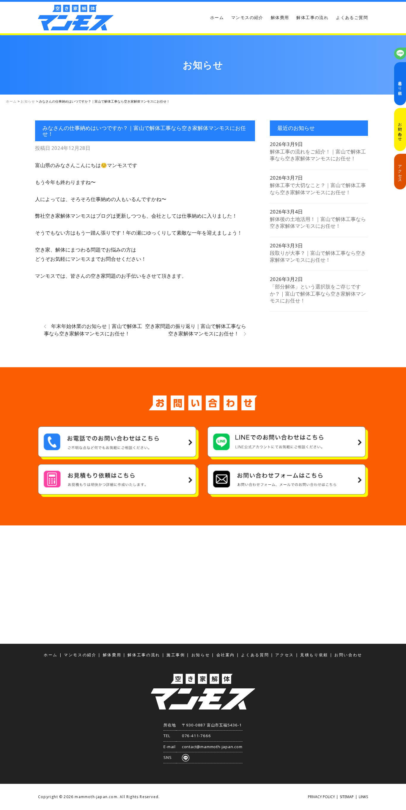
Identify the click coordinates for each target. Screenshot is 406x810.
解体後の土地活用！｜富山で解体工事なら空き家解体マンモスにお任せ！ (318, 222)
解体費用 (280, 17)
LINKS (363, 796)
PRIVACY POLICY (321, 796)
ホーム (217, 17)
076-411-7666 (196, 735)
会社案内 (225, 655)
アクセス (400, 171)
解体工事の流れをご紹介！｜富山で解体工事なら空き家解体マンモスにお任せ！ (318, 155)
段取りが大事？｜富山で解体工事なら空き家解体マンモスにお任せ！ (318, 256)
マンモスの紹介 (247, 17)
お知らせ (200, 655)
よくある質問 (255, 655)
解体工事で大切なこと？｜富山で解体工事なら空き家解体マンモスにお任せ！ (318, 188)
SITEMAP (347, 796)
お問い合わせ (400, 129)
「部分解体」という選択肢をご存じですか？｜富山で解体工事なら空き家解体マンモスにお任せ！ (318, 293)
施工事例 (175, 655)
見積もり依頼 (400, 84)
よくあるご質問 (352, 17)
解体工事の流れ (312, 17)
